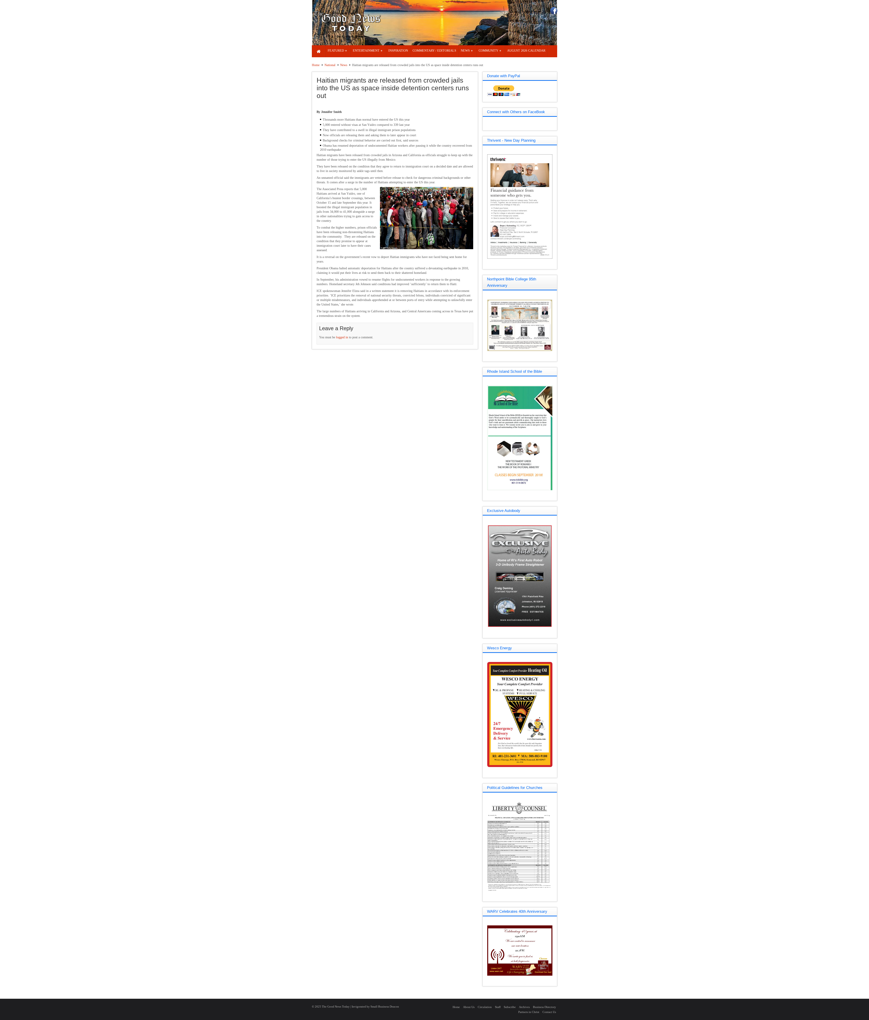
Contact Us (549, 1012)
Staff (498, 1007)
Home (316, 65)
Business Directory (544, 1007)
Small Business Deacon (384, 1006)
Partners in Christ (528, 1012)
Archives (524, 1007)
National (330, 65)
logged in (342, 337)
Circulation (485, 1007)
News (343, 65)
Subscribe (510, 1007)
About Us (469, 1007)
